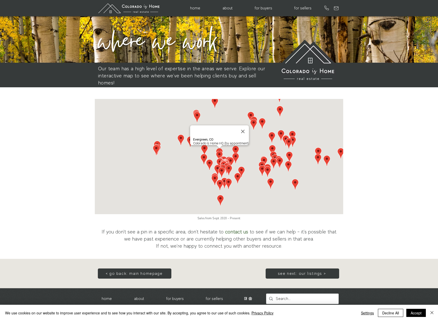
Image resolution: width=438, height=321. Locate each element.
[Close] (432, 313)
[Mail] (336, 8)
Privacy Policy (262, 312)
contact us (236, 232)
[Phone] (326, 8)
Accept (416, 312)
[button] (227, 8)
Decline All (390, 312)
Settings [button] (367, 312)
